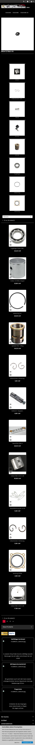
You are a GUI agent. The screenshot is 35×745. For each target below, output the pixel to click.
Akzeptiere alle (27, 742)
